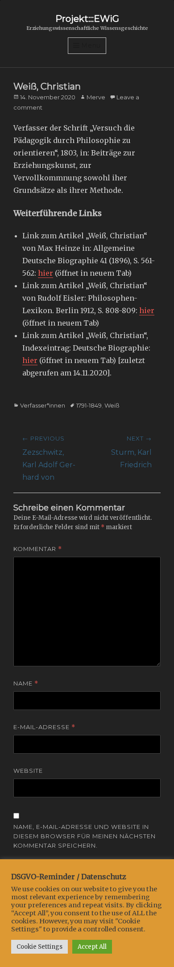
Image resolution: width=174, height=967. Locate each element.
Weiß (112, 405)
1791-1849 (89, 405)
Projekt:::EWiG (87, 18)
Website (28, 770)
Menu (91, 45)
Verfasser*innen (42, 405)
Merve (96, 97)
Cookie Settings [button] (39, 947)
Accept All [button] (92, 947)
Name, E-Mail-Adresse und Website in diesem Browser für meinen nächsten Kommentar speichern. (84, 836)
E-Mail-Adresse (44, 727)
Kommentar (37, 549)
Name (25, 683)
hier (45, 273)
